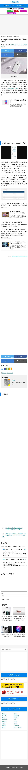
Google (4, 721)
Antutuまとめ (23, 11)
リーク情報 (24, 44)
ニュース (3, 46)
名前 (2, 593)
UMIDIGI (16, 715)
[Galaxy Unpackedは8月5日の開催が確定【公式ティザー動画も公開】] (19, 611)
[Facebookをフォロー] (5, 369)
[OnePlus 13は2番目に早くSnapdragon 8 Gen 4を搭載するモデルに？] (7, 611)
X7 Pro (16, 88)
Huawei (4, 717)
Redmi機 (17, 11)
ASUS (15, 723)
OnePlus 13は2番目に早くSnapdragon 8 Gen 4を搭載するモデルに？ (6, 618)
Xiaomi (4, 714)
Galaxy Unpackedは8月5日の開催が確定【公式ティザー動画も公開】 (19, 618)
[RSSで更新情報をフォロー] (10, 369)
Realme (12, 44)
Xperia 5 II (20, 8)
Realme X (17, 44)
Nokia (3, 727)
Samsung (4, 719)
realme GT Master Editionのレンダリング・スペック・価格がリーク (18, 100)
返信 (25, 549)
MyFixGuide (15, 256)
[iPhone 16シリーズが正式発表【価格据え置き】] (19, 629)
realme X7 (11, 88)
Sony (15, 721)
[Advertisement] (14, 25)
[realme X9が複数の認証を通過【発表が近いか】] (7, 55)
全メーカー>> (17, 727)
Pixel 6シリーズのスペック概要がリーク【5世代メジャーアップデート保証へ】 (14, 535)
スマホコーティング (19, 5)
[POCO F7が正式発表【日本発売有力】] (7, 629)
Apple (3, 723)
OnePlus (4, 715)
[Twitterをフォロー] (2, 369)
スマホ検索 (6, 5)
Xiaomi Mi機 (10, 11)
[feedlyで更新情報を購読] (7, 369)
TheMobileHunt (23, 256)
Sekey (13, 380)
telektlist (14, 1)
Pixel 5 (15, 8)
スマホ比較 (12, 5)
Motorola (16, 725)
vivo (15, 719)
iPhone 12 (9, 8)
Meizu (4, 725)
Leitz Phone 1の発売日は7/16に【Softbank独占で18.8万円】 (14, 528)
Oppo (15, 714)
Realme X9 (10, 373)
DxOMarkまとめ (11, 13)
